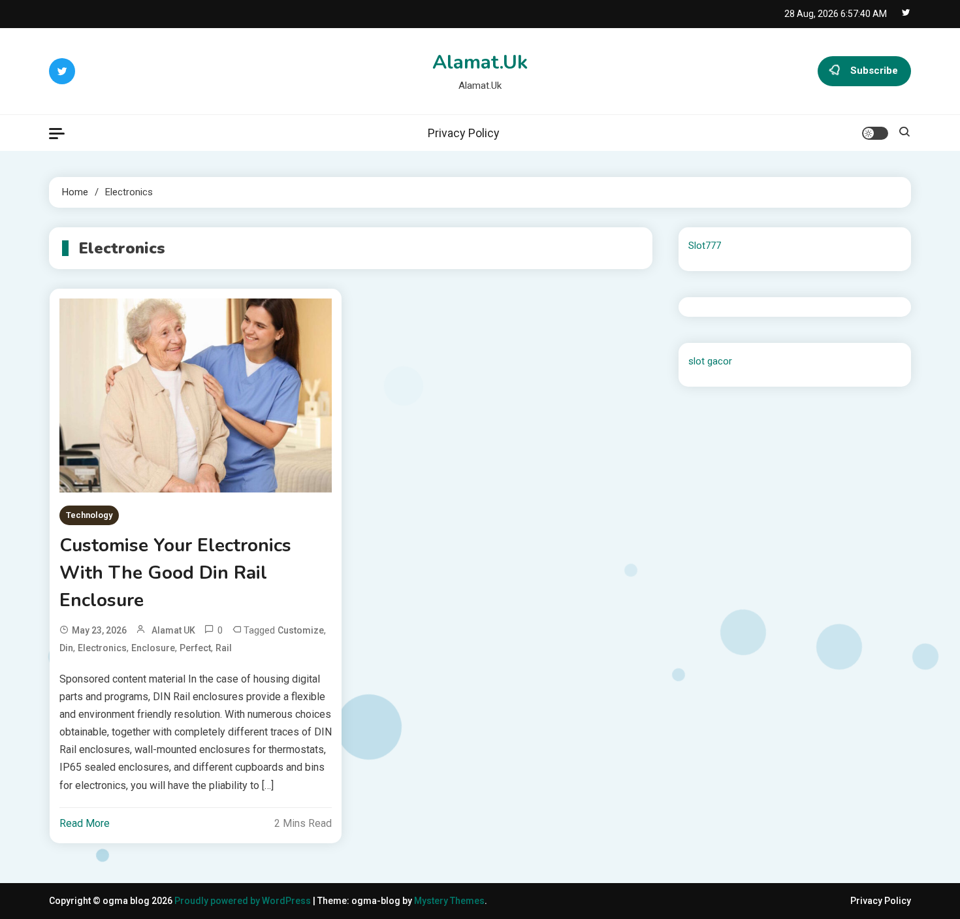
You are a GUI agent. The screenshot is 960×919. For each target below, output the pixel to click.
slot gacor (710, 361)
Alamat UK (173, 630)
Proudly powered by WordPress (243, 900)
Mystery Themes (449, 900)
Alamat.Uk (480, 62)
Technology (89, 515)
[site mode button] (875, 133)
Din (66, 648)
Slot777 (704, 245)
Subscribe (874, 70)
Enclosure (153, 648)
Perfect (195, 648)
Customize (301, 630)
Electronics (102, 648)
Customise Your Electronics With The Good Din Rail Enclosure (175, 573)
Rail (224, 648)
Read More (84, 823)
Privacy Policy (464, 133)
